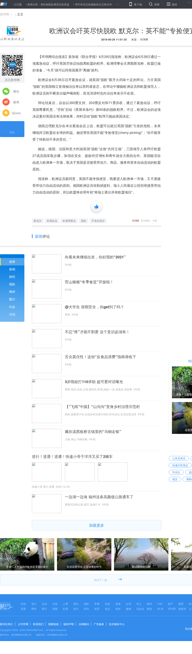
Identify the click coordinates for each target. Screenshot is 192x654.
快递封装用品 (180, 465)
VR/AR (172, 608)
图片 (12, 299)
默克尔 (38, 221)
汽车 (160, 603)
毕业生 (176, 472)
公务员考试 (178, 458)
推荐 (12, 262)
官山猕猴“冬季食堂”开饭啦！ (89, 281)
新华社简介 (6, 624)
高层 (55, 603)
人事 (65, 603)
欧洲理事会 (69, 221)
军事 (97, 603)
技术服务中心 (117, 624)
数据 (149, 608)
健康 (128, 608)
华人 (139, 603)
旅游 (118, 608)
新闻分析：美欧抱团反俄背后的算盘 (36, 4)
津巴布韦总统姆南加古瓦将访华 (81, 4)
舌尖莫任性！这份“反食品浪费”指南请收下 (100, 356)
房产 (170, 603)
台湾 (128, 603)
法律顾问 (84, 624)
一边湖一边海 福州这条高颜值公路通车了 (99, 496)
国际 (12, 284)
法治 (12, 314)
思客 (23, 608)
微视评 (182, 608)
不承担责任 (98, 221)
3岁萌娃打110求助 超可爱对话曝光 (94, 381)
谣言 (175, 479)
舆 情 (160, 608)
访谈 (107, 603)
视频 (55, 608)
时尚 (86, 608)
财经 (12, 276)
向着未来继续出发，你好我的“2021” (95, 257)
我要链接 (53, 624)
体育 (97, 608)
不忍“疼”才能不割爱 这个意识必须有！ (97, 331)
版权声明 (68, 624)
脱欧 (83, 221)
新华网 (4, 14)
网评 (12, 292)
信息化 (140, 608)
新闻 (12, 269)
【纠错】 (135, 220)
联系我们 (38, 624)
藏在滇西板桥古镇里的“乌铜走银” (93, 431)
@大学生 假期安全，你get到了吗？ (94, 306)
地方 (34, 603)
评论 (12, 132)
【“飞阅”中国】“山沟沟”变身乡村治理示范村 (102, 406)
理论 (76, 603)
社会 (12, 306)
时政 (23, 603)
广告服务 (99, 624)
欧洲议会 (52, 221)
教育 (181, 603)
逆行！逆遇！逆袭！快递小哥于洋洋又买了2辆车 (72, 456)
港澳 (118, 603)
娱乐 (76, 608)
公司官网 (23, 624)
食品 (107, 608)
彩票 (65, 608)
